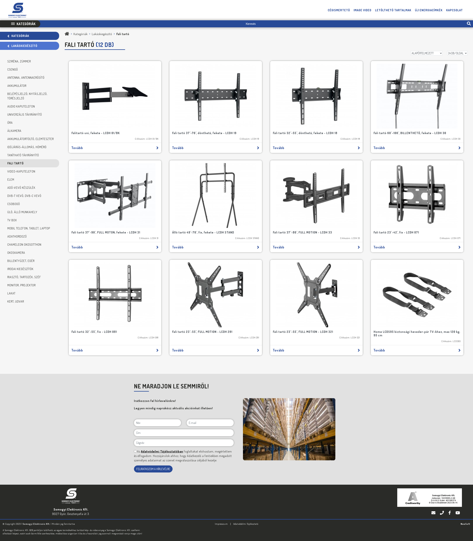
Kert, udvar (15, 301)
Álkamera (14, 131)
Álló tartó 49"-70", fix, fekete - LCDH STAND (203, 232)
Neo (465, 524)
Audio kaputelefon (21, 106)
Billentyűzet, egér (21, 261)
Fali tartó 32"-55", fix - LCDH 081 (94, 332)
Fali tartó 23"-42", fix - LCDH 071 (396, 232)
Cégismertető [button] (339, 10)
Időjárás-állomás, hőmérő (27, 147)
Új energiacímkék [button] (429, 10)
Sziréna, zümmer (19, 61)
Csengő (12, 69)
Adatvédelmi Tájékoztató (245, 524)
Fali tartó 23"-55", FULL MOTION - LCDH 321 (303, 332)
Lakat (11, 293)
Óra (10, 122)
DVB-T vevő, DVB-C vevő (24, 196)
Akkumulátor (16, 86)
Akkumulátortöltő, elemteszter (30, 139)
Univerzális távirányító (24, 114)
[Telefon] (442, 513)
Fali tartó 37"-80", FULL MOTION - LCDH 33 (302, 232)
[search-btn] (469, 23)
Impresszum (221, 524)
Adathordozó (17, 236)
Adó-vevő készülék (21, 188)
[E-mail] (433, 513)
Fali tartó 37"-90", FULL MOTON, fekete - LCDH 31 (106, 232)
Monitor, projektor (21, 285)
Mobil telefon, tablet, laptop (28, 228)
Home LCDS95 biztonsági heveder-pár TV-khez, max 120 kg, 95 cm (417, 333)
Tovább (77, 148)
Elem (10, 179)
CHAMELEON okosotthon (24, 244)
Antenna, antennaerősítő (26, 77)
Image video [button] (362, 10)
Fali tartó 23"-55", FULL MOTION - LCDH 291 (202, 332)
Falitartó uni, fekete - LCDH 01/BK (96, 133)
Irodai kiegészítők (20, 269)
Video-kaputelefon (21, 171)
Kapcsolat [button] (454, 10)
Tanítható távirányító (23, 155)
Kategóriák (20, 36)
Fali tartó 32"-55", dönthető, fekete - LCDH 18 (305, 133)
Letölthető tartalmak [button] (393, 10)
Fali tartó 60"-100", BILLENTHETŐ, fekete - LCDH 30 (410, 133)
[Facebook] (450, 513)
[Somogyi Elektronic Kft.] (67, 34)
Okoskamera (16, 253)
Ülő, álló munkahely (22, 212)
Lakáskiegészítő (24, 46)
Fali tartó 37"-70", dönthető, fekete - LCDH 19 (204, 133)
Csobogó (13, 204)
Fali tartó (15, 163)
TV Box (12, 220)
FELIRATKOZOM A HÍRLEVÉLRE (153, 469)
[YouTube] (457, 513)
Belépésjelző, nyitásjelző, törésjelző (27, 96)
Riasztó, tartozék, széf (24, 277)
